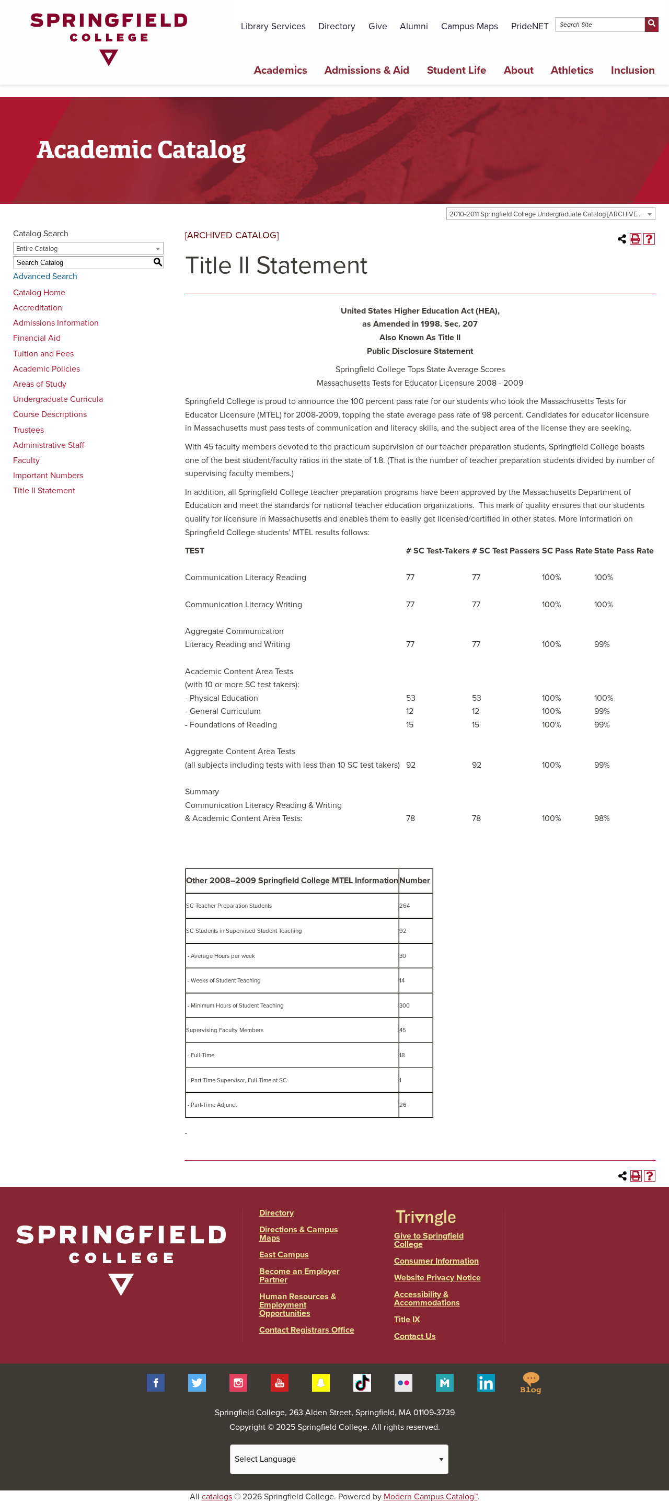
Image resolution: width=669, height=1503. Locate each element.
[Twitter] (197, 1382)
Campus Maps (469, 26)
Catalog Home (39, 292)
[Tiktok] (362, 1382)
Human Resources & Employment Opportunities (297, 1305)
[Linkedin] (486, 1382)
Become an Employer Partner (299, 1275)
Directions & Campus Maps (298, 1233)
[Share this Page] (622, 239)
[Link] (108, 68)
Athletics (572, 70)
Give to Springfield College (429, 1240)
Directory (336, 26)
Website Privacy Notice (437, 1278)
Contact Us (415, 1336)
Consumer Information (436, 1261)
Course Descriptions (50, 414)
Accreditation (37, 308)
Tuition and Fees (43, 354)
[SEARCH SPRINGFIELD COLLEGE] (651, 24)
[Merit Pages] (445, 1382)
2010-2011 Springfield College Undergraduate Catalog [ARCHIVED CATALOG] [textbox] (552, 214)
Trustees (28, 430)
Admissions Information (56, 323)
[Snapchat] (321, 1382)
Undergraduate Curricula (58, 399)
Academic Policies (46, 369)
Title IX (407, 1319)
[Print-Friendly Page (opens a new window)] (635, 239)
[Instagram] (238, 1382)
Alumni (414, 26)
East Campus (284, 1255)
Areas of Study (39, 384)
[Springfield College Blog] (530, 1382)
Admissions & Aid (367, 70)
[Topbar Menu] (658, 12)
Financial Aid (37, 338)
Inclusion (633, 70)
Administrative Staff (48, 445)
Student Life (457, 70)
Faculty (26, 460)
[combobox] (550, 213)
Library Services (273, 26)
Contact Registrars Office (306, 1330)
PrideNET (530, 26)
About (519, 70)
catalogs (217, 1497)
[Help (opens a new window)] (649, 239)
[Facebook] (156, 1382)
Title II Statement (44, 490)
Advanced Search (45, 276)
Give (377, 26)
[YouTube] (280, 1382)
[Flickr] (403, 1382)
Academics (280, 70)
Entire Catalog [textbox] (36, 249)
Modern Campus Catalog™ (431, 1497)
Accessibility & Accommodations (427, 1298)
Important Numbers (48, 475)
